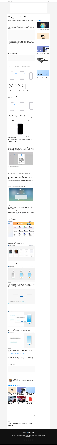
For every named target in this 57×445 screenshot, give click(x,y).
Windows (16, 1)
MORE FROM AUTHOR (17, 385)
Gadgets (31, 1)
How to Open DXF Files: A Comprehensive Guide (29, 403)
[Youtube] (32, 440)
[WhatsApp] (8, 374)
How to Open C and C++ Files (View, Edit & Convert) (30, 394)
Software (27, 1)
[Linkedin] (14, 374)
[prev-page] (8, 404)
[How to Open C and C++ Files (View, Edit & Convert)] (30, 390)
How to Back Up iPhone (14, 45)
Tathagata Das (9, 18)
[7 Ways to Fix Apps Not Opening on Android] (12, 399)
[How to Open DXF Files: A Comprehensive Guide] (30, 399)
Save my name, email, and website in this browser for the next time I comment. (21, 423)
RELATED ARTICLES (10, 385)
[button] (48, 1)
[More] (17, 374)
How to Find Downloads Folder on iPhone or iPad (17, 353)
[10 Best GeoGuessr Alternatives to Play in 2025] (43, 25)
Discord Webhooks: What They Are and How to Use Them (20, 394)
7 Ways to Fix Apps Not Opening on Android (11, 403)
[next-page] (9, 404)
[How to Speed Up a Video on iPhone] (21, 399)
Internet (20, 1)
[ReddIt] (15, 374)
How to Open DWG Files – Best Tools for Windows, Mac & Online (12, 394)
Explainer (34, 1)
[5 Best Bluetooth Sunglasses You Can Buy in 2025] (43, 60)
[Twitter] (12, 374)
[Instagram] (26, 440)
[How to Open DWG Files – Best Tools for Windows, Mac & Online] (12, 390)
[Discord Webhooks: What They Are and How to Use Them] (21, 390)
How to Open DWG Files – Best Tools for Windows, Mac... (42, 40)
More (37, 1)
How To (23, 1)
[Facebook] (10, 374)
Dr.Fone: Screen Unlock (20, 213)
